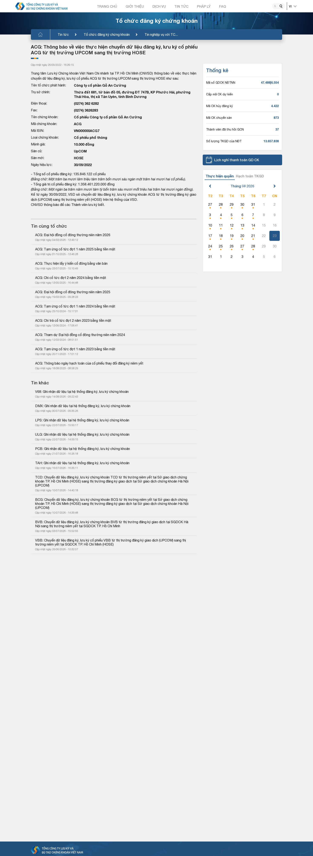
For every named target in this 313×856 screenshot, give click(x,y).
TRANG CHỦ (107, 6)
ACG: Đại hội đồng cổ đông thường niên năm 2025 (72, 292)
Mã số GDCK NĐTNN (220, 82)
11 (221, 225)
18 (221, 236)
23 (275, 236)
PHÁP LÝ (204, 6)
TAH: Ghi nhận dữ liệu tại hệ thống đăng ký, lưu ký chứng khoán (82, 463)
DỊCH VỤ (159, 6)
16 (275, 225)
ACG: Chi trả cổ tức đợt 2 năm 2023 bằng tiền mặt (73, 320)
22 (264, 236)
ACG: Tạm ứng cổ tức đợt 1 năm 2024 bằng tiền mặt (75, 306)
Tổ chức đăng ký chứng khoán (107, 34)
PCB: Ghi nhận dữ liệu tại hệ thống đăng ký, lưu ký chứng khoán (82, 449)
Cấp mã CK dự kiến (219, 94)
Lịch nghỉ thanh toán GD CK (236, 160)
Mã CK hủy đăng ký (219, 106)
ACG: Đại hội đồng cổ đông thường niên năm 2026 (72, 235)
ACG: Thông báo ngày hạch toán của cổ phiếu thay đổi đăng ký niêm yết (89, 363)
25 (221, 246)
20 (242, 236)
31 (253, 204)
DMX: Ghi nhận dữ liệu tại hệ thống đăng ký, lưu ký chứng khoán (82, 406)
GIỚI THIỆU (135, 6)
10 (210, 225)
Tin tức (63, 34)
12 (232, 225)
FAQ (222, 6)
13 (242, 225)
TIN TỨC (181, 6)
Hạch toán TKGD (250, 176)
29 (232, 204)
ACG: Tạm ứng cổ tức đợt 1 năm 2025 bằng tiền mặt (75, 249)
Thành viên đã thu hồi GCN (225, 129)
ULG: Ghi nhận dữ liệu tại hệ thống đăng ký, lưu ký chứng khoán (82, 434)
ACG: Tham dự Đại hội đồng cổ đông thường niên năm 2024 (80, 335)
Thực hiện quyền (220, 176)
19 (232, 236)
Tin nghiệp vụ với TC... (161, 34)
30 (242, 204)
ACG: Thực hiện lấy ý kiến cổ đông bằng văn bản (71, 263)
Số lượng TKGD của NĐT (223, 141)
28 (221, 204)
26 (232, 246)
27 (210, 204)
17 (210, 236)
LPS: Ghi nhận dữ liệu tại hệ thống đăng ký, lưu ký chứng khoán (82, 420)
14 (253, 225)
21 (253, 236)
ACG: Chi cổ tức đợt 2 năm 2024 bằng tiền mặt (70, 278)
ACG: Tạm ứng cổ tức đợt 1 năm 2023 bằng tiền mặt (75, 349)
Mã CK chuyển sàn (219, 117)
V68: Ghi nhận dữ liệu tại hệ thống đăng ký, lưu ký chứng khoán (82, 392)
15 (264, 225)
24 (210, 246)
